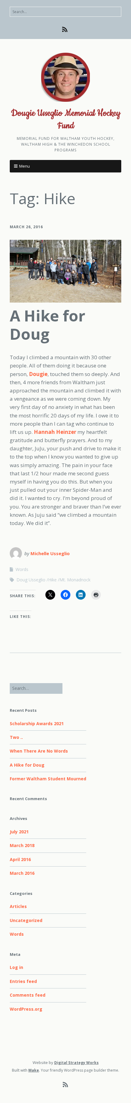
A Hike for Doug (47, 324)
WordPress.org (26, 1009)
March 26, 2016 (26, 226)
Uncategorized (26, 920)
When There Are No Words (39, 751)
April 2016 (20, 859)
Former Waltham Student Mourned (48, 779)
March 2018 (22, 845)
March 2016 (22, 873)
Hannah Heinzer (55, 431)
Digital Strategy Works (76, 1062)
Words (22, 569)
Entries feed (23, 981)
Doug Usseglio (30, 580)
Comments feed (27, 995)
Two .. (16, 737)
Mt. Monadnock (74, 580)
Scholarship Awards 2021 (37, 723)
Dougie (38, 374)
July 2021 (19, 832)
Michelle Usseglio (50, 553)
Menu (24, 166)
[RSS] (65, 29)
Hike (52, 580)
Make (33, 1070)
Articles (18, 906)
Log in (16, 967)
